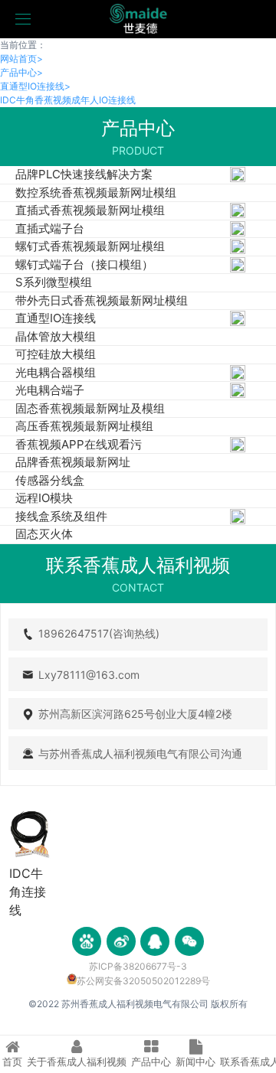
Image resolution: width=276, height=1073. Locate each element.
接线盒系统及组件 (61, 516)
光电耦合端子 (49, 390)
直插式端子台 (49, 228)
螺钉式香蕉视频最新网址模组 (90, 246)
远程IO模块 (44, 498)
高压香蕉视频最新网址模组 (84, 426)
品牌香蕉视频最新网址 (72, 462)
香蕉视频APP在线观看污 (78, 444)
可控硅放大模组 (55, 354)
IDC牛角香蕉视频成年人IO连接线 (68, 100)
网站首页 (21, 58)
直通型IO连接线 (35, 86)
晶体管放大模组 (55, 336)
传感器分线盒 (49, 480)
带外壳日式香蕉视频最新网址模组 (101, 300)
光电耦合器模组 (55, 372)
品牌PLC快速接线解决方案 (84, 174)
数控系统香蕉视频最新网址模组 (95, 192)
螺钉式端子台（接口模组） (84, 264)
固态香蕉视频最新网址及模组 (90, 408)
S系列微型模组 (53, 282)
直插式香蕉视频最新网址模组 (90, 210)
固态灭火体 (44, 534)
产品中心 (21, 72)
